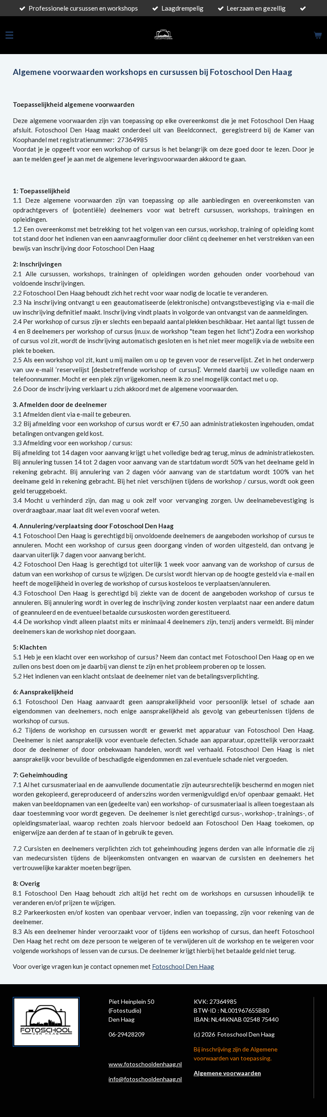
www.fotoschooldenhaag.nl (145, 1064)
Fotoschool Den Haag (183, 966)
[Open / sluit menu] (9, 35)
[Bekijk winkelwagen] (317, 35)
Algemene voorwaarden (227, 1073)
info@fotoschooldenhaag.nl (145, 1079)
